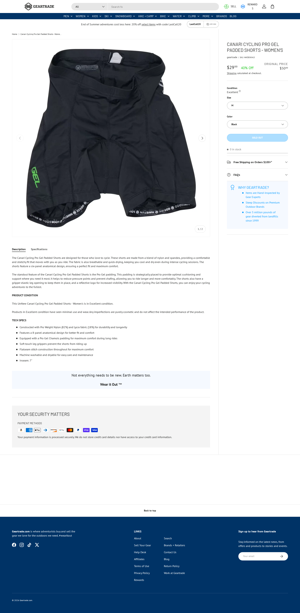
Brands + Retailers (174, 545)
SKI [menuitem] (107, 16)
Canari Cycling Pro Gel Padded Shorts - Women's (41, 34)
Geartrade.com (26, 600)
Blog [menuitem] (233, 16)
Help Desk (140, 552)
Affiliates (139, 559)
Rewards (139, 580)
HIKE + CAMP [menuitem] (145, 16)
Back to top (150, 510)
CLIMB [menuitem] (192, 16)
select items (148, 24)
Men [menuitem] (66, 16)
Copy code (213, 24)
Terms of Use (141, 566)
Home (14, 34)
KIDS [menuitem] (95, 16)
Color (229, 116)
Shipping (231, 73)
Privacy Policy (142, 573)
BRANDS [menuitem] (221, 16)
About (137, 538)
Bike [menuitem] (163, 16)
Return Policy (171, 566)
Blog (166, 559)
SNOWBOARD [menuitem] (123, 16)
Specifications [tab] (39, 249)
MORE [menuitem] (206, 16)
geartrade (232, 57)
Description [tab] (19, 249)
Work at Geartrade (174, 573)
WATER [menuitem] (177, 16)
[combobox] (145, 6)
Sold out (257, 137)
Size (229, 97)
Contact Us (170, 552)
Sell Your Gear (142, 545)
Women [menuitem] (80, 16)
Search (168, 538)
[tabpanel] (111, 309)
